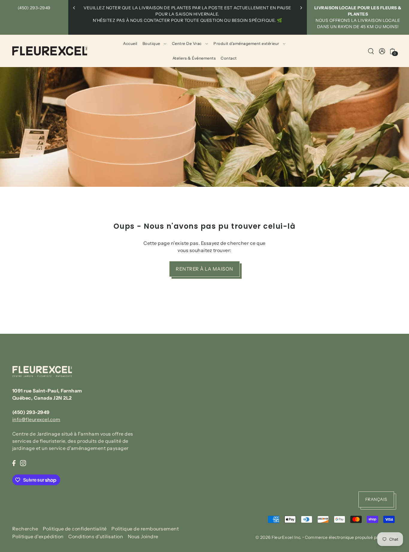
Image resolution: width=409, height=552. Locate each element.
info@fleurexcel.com (36, 419)
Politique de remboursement (145, 529)
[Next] (300, 7)
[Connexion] (371, 51)
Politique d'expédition (38, 537)
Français (376, 499)
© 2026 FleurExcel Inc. (278, 537)
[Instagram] (23, 462)
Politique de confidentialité (75, 529)
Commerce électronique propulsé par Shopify (351, 537)
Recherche (25, 529)
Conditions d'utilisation (95, 537)
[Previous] (74, 7)
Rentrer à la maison (204, 269)
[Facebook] (14, 462)
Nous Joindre (143, 537)
